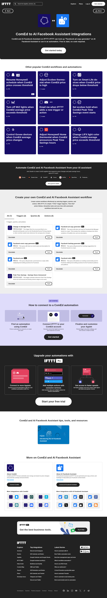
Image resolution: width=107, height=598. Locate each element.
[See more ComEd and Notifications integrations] (14, 496)
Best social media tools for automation (65, 580)
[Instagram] (72, 591)
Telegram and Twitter (36, 576)
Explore (73, 4)
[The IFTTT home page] (6, 4)
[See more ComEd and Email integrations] (28, 505)
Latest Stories (60, 547)
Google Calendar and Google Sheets (40, 557)
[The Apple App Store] (85, 547)
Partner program (35, 590)
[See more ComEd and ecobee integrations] (28, 496)
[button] (53, 337)
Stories (19, 554)
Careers (27, 590)
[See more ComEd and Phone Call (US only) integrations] (43, 505)
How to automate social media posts (64, 576)
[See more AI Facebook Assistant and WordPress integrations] (63, 496)
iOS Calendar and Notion (37, 554)
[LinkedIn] (68, 591)
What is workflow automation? (63, 560)
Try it (48, 237)
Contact (44, 590)
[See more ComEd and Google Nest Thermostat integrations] (43, 496)
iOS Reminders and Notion (37, 570)
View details (11, 237)
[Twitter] (80, 591)
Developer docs (21, 576)
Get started (98, 4)
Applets (19, 557)
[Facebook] (63, 591)
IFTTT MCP (20, 560)
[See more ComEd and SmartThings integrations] (14, 505)
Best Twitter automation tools (63, 554)
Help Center (20, 563)
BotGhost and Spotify (36, 563)
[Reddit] (88, 591)
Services (19, 550)
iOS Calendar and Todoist (37, 573)
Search (19, 570)
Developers (20, 590)
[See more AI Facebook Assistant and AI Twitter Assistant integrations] (78, 505)
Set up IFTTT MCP (53, 183)
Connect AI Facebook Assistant (68, 484)
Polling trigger (18, 229)
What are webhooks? (60, 567)
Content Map (20, 567)
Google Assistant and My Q (37, 560)
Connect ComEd (14, 484)
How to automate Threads (62, 573)
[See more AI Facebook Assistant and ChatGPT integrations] (78, 496)
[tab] (9, 216)
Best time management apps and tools (65, 557)
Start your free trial (53, 401)
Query (64, 229)
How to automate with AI (61, 550)
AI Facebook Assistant (51, 34)
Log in (88, 4)
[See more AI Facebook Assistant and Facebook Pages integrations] (93, 496)
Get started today (53, 50)
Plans (81, 4)
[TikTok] (84, 591)
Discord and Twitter (35, 580)
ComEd (22, 34)
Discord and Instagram (36, 550)
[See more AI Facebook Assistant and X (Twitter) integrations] (63, 505)
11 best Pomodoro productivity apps (65, 570)
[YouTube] (76, 591)
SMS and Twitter (34, 567)
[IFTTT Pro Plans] (82, 227)
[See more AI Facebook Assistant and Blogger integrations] (93, 505)
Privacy (50, 590)
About (56, 590)
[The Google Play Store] (85, 551)
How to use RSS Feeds (61, 563)
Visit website (10, 479)
